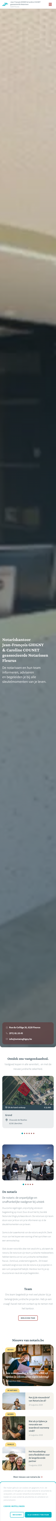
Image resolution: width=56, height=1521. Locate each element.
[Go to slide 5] (31, 1133)
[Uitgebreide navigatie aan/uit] (50, 4)
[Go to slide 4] (29, 1133)
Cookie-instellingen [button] (14, 1506)
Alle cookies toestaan (38, 1515)
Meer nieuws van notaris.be (26, 1477)
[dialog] (28, 1501)
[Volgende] (49, 1162)
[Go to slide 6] (33, 1133)
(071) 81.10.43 (16, 1033)
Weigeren (17, 1515)
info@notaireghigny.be (20, 1039)
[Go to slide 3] (26, 1133)
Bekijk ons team (28, 1318)
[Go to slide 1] (22, 1133)
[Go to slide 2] (24, 1133)
